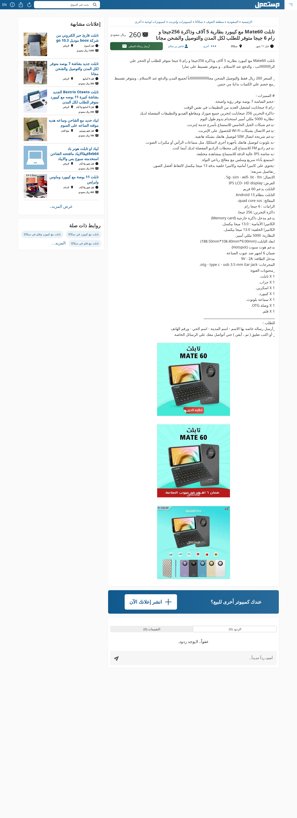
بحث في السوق (79, 4)
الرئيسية (247, 22)
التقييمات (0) (151, 629)
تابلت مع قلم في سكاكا (85, 243)
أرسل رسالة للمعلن (139, 46)
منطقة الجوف (215, 22)
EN (4, 4)
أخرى (138, 22)
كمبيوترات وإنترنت (180, 22)
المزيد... (59, 243)
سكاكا (199, 22)
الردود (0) (235, 629)
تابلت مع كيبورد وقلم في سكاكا (42, 234)
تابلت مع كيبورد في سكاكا (83, 234)
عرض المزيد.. (61, 206)
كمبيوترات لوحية (155, 22)
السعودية (232, 22)
